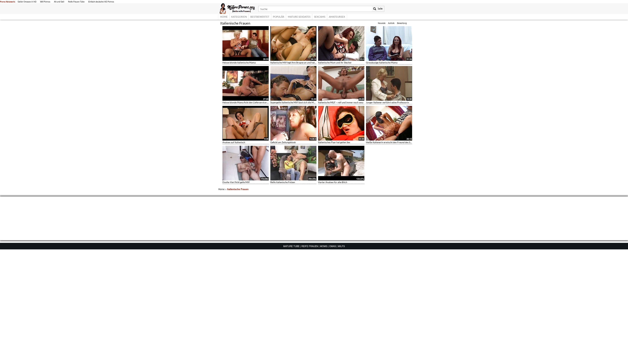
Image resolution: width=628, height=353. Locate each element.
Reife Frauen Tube (76, 1)
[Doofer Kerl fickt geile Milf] (245, 163)
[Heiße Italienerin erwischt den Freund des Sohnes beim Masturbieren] (389, 123)
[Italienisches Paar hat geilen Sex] (341, 123)
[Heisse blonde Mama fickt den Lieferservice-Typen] (245, 83)
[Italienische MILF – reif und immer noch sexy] (341, 83)
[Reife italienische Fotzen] (293, 163)
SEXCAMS (319, 16)
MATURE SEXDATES (299, 16)
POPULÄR (278, 16)
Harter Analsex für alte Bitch (332, 182)
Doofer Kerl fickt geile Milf (236, 182)
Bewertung (402, 23)
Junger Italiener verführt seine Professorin (387, 102)
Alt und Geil (59, 1)
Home (221, 189)
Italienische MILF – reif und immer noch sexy (340, 102)
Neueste (381, 23)
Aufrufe (391, 23)
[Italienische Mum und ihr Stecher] (341, 43)
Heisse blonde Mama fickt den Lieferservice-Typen (247, 102)
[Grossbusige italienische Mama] (389, 43)
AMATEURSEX (337, 16)
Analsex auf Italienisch (233, 142)
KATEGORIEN (239, 16)
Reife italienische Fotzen (282, 182)
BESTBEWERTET (259, 16)
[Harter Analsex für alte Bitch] (341, 163)
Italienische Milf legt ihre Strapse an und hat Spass (295, 62)
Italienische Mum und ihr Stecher (335, 62)
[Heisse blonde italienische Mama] (245, 43)
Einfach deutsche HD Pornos (101, 1)
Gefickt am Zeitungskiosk (283, 142)
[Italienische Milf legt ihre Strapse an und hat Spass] (293, 43)
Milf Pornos (45, 1)
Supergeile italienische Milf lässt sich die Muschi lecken (298, 102)
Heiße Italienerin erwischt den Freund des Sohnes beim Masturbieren (401, 142)
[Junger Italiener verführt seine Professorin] (389, 83)
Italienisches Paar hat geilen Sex (334, 142)
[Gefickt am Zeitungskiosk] (293, 123)
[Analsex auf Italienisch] (245, 123)
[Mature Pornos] (237, 8)
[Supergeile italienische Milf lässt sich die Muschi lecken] (293, 83)
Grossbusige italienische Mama (381, 62)
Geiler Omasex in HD (27, 1)
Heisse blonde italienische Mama (239, 62)
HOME (224, 16)
